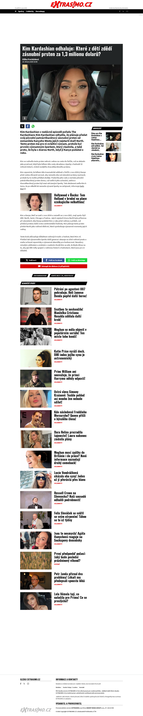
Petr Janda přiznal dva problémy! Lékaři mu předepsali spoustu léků (69, 577)
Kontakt (81, 687)
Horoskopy (40, 11)
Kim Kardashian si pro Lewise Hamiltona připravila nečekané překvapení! (97, 159)
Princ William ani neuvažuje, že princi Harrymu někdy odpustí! (69, 375)
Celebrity (30, 11)
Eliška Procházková (30, 59)
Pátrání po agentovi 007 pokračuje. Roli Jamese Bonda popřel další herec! (70, 292)
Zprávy (21, 11)
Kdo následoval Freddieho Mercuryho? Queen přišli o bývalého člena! (70, 415)
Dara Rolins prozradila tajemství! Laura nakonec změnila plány (70, 435)
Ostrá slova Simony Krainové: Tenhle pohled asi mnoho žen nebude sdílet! (69, 396)
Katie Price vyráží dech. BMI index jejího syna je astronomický (69, 354)
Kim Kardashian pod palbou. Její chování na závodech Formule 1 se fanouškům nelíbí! (97, 150)
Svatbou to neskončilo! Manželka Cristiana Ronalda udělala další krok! (68, 314)
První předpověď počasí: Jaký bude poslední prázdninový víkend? (70, 557)
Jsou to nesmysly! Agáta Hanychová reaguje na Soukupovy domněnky (69, 537)
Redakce (58, 687)
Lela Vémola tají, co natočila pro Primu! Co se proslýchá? (70, 597)
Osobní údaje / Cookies (70, 687)
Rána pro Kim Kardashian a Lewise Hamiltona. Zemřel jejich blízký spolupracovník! (97, 139)
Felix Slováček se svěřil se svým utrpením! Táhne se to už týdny (70, 516)
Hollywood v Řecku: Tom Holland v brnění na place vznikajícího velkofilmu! (70, 198)
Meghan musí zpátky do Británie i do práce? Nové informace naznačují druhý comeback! (70, 457)
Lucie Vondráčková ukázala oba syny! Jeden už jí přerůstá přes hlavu (69, 476)
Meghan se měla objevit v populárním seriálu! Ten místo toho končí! (70, 333)
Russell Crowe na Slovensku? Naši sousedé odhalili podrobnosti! (70, 496)
